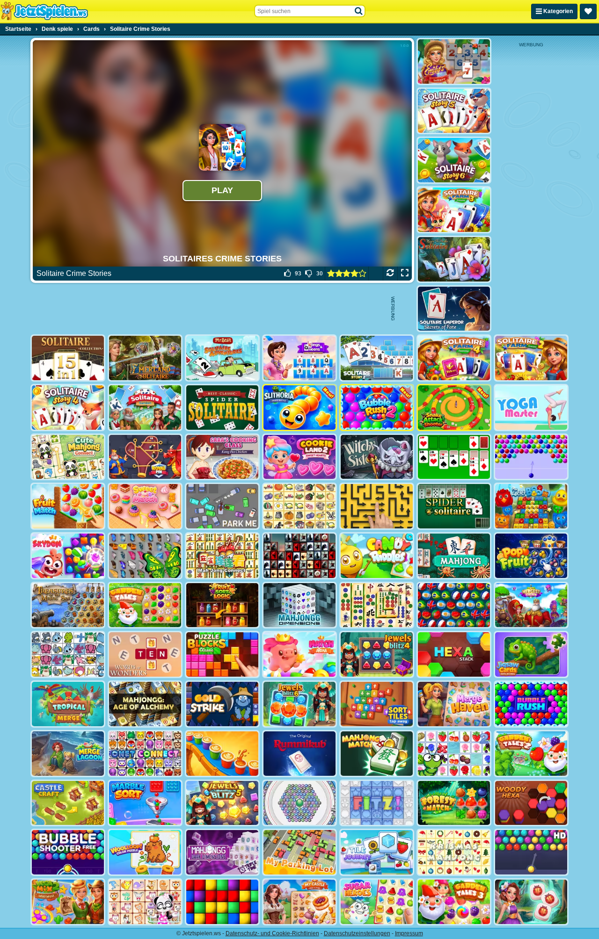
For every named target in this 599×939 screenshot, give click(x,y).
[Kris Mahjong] (299, 506)
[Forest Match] (453, 803)
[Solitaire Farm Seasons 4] (453, 358)
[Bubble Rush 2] (376, 407)
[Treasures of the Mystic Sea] (67, 605)
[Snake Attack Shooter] (453, 407)
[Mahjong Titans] (376, 605)
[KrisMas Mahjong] (453, 852)
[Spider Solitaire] (453, 506)
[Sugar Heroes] (376, 901)
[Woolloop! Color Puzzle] (145, 852)
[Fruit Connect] (453, 753)
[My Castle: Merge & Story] (299, 901)
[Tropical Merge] (67, 704)
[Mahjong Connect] (222, 555)
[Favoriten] (588, 11)
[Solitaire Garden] (145, 407)
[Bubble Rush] (531, 704)
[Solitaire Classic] (453, 457)
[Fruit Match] (67, 506)
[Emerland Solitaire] (145, 358)
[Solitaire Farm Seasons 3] (453, 209)
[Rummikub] (299, 753)
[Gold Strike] (222, 704)
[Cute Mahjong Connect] (67, 457)
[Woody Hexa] (531, 803)
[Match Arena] (299, 654)
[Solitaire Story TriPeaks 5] (453, 111)
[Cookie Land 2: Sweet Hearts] (299, 457)
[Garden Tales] (145, 605)
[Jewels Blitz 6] (299, 704)
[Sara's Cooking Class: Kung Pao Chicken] (222, 457)
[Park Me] (222, 506)
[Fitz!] (376, 803)
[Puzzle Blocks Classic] (222, 654)
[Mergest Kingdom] (531, 605)
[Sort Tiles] (376, 704)
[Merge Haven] (453, 704)
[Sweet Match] (145, 506)
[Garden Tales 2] (531, 753)
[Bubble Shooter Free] (67, 852)
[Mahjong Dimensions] (299, 605)
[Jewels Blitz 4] (376, 654)
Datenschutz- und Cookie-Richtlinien (272, 933)
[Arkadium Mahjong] (453, 555)
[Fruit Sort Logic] (222, 605)
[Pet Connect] (67, 654)
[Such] (359, 11)
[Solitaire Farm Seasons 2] (531, 358)
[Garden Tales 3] (453, 901)
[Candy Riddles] (376, 555)
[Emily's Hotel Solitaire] (453, 61)
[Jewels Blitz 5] (222, 803)
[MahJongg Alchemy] (145, 704)
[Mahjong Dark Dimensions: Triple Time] (222, 852)
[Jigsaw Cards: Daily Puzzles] (531, 654)
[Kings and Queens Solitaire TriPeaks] (299, 358)
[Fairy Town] (299, 803)
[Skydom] (67, 555)
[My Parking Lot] (299, 852)
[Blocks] (222, 901)
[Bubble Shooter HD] (531, 852)
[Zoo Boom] (531, 506)
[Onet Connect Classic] (145, 753)
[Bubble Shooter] (531, 457)
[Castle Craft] (67, 803)
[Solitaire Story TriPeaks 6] (453, 160)
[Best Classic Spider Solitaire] (222, 407)
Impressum (409, 933)
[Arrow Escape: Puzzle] (376, 506)
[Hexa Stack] (453, 654)
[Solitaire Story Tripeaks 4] (67, 407)
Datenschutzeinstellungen (357, 933)
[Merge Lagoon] (67, 753)
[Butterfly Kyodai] (145, 555)
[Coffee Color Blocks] (222, 753)
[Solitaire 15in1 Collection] (67, 358)
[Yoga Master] (531, 407)
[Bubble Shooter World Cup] (453, 605)
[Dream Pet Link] (145, 901)
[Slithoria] (299, 407)
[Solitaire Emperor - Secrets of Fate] (453, 308)
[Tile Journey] (376, 852)
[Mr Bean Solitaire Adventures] (222, 358)
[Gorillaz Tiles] (299, 555)
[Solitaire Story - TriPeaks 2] (376, 358)
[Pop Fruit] (531, 555)
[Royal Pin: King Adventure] (145, 457)
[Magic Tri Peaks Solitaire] (453, 259)
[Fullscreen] (404, 274)
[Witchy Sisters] (376, 457)
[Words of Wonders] (145, 654)
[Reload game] (390, 274)
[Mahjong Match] (376, 753)
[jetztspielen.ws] (44, 11)
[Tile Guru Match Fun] (531, 901)
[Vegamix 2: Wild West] (67, 901)
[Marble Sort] (145, 803)
